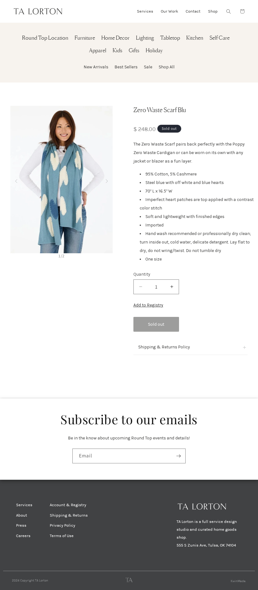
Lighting (145, 38)
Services (24, 505)
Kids (117, 51)
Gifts (134, 51)
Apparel (97, 51)
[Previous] (16, 180)
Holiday (154, 51)
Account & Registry (68, 505)
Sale (148, 67)
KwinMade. (238, 581)
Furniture (85, 38)
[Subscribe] (178, 456)
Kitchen (194, 38)
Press (21, 525)
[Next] (107, 180)
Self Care (220, 38)
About (21, 515)
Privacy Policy (62, 525)
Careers (23, 536)
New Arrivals (96, 67)
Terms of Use (62, 536)
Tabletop (170, 38)
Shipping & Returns (69, 515)
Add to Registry (148, 305)
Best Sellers (126, 67)
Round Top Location (45, 38)
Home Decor (115, 38)
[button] (228, 11)
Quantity (141, 274)
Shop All (167, 67)
